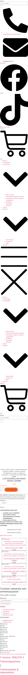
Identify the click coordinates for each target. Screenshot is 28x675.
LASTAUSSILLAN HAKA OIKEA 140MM (14, 559)
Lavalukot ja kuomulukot (18, 497)
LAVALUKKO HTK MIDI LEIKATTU (14, 582)
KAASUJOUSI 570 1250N (14, 548)
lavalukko (2, 500)
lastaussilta (21, 498)
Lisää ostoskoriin (11, 489)
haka (16, 498)
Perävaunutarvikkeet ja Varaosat (15, 196)
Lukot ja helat (4, 498)
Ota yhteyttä (6, 162)
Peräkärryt (9, 202)
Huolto (5, 207)
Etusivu (5, 160)
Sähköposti (3, 598)
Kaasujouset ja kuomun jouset (17, 545)
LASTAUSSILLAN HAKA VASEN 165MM (14, 572)
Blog (7, 243)
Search (2, 1)
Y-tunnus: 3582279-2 (12, 657)
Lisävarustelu (9, 239)
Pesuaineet (9, 203)
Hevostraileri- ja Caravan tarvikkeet (14, 541)
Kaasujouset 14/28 (10, 543)
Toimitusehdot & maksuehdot (9, 671)
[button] (14, 271)
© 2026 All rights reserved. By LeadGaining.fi (13, 654)
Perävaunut (9, 241)
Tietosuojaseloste (10, 661)
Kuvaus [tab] (4, 503)
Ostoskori (8, 205)
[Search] (1, 6)
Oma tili (5, 245)
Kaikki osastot (10, 195)
